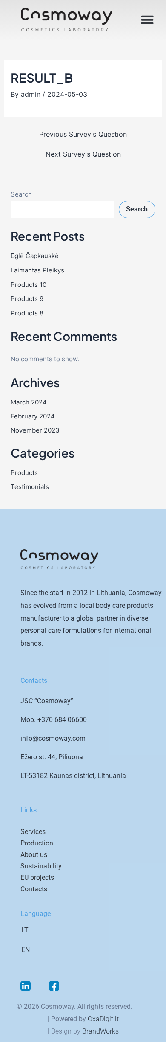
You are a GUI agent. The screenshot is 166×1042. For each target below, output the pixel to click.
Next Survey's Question (83, 154)
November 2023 (35, 430)
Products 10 (28, 285)
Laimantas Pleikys (37, 270)
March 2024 (29, 402)
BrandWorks (100, 1031)
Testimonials (30, 487)
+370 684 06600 (62, 720)
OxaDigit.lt (103, 1019)
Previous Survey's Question (83, 134)
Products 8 (27, 313)
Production (36, 843)
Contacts (33, 889)
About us (33, 855)
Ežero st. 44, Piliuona (51, 757)
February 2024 (33, 416)
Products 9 (27, 299)
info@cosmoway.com (53, 738)
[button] (147, 19)
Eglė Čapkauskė (35, 256)
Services (33, 832)
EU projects (37, 877)
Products (24, 473)
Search (21, 194)
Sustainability (41, 866)
